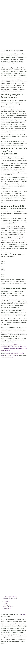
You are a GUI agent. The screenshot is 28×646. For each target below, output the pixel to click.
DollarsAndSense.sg (7, 357)
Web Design (23, 614)
